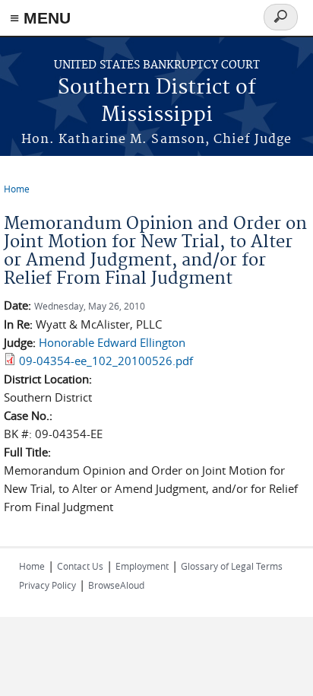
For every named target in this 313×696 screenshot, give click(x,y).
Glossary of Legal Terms (232, 566)
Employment (142, 566)
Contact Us (80, 566)
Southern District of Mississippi (157, 101)
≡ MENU (40, 18)
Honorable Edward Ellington (112, 342)
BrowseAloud (116, 585)
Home (17, 189)
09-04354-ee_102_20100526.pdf (106, 360)
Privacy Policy (47, 585)
